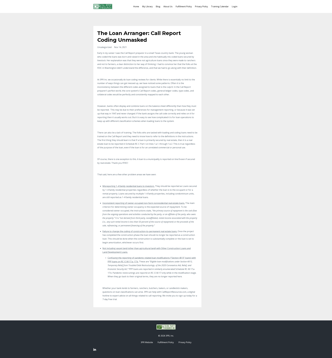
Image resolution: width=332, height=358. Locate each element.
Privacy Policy (201, 6)
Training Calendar (220, 6)
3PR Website (147, 342)
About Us (167, 6)
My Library (147, 6)
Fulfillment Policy (184, 6)
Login (234, 6)
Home (136, 6)
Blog (158, 6)
